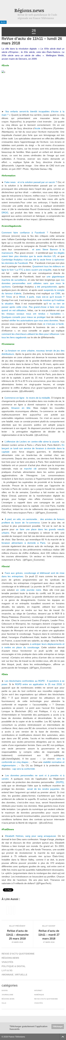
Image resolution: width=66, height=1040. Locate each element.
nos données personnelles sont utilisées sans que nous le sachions (33, 283)
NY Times (7, 297)
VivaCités (7, 962)
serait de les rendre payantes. (43, 789)
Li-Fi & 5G (7, 970)
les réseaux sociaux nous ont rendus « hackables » (33, 313)
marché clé (30, 468)
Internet (38, 990)
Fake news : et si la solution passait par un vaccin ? (30, 182)
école (37, 128)
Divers (5, 990)
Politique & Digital (14, 966)
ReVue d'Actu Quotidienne (46, 999)
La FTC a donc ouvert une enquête (33, 269)
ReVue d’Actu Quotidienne (18, 953)
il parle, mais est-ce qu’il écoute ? (45, 297)
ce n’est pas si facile (53, 324)
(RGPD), (60, 782)
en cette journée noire (28, 590)
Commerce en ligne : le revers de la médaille (27, 397)
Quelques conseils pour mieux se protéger (24, 317)
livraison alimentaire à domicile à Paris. (25, 543)
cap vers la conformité (23, 769)
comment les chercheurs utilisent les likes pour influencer (30, 334)
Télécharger (58, 1026)
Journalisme (7, 995)
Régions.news (29, 10)
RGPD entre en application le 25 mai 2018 (38, 684)
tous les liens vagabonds (14, 337)
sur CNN (55, 293)
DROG (5, 212)
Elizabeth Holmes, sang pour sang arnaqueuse (30, 836)
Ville (4, 1003)
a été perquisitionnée (46, 286)
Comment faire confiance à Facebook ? (25, 232)
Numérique (39, 995)
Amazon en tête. (22, 408)
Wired (21, 297)
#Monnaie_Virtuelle (14, 974)
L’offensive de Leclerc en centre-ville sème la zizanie (32, 441)
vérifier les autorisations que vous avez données (33, 320)
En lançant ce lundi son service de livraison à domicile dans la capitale (33, 448)
